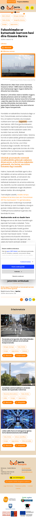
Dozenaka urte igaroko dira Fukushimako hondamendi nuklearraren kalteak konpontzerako (17, 341)
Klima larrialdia (26, 441)
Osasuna (24, 351)
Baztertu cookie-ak (18, 276)
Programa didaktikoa (23, 2)
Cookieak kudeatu (25, 261)
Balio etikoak (6, 16)
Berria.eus (3, 468)
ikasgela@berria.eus (27, 472)
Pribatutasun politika (20, 486)
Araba (5, 398)
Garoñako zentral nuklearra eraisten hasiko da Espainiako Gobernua (16, 389)
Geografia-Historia (19, 20)
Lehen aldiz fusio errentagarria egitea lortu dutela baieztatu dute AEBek (16, 432)
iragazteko (23, 121)
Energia (4, 24)
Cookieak (30, 486)
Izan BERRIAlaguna (18, 477)
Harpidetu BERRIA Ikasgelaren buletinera (19, 481)
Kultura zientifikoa (20, 437)
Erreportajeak (21, 355)
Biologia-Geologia (19, 16)
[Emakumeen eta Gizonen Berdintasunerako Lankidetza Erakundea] (9, 513)
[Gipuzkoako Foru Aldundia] (10, 506)
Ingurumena (14, 24)
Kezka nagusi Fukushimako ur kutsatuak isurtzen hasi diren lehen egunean (17, 287)
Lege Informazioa (8, 486)
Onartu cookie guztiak (18, 266)
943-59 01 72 (7, 473)
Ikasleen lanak (11, 2)
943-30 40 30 (10, 472)
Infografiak (21, 402)
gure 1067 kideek (12, 251)
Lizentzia (18, 488)
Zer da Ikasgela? (26, 468)
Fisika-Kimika (6, 20)
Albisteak (7, 48)
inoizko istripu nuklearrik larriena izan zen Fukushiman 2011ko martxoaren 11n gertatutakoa (17, 197)
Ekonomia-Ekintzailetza (11, 394)
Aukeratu (17, 271)
